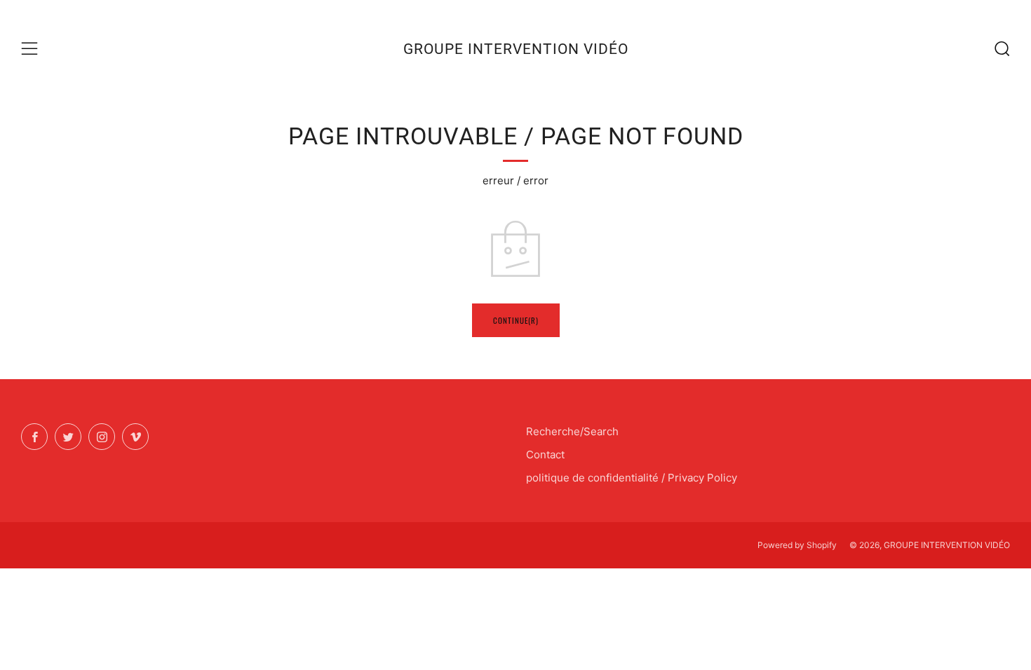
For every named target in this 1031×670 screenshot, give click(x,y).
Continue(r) (516, 320)
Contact (545, 454)
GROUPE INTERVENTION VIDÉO (515, 49)
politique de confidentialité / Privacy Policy (631, 477)
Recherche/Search (572, 431)
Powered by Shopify (797, 545)
